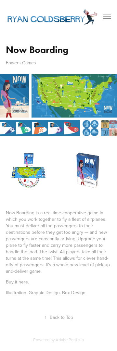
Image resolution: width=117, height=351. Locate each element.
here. (24, 282)
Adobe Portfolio (70, 340)
